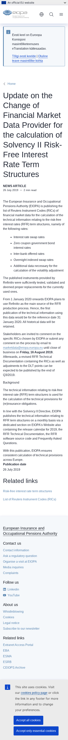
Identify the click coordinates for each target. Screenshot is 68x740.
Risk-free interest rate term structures (27, 491)
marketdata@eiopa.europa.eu (23, 347)
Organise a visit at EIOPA (20, 561)
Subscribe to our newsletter (21, 628)
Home (12, 83)
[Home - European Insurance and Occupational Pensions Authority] (19, 14)
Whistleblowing (13, 611)
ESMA (7, 656)
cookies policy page (34, 692)
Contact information (16, 550)
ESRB (7, 662)
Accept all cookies (28, 720)
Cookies (8, 617)
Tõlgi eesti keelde (24, 56)
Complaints (10, 573)
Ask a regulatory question (20, 556)
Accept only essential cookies (36, 730)
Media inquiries (13, 567)
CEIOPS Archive (14, 667)
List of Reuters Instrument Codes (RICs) (29, 499)
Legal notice (11, 623)
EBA (6, 650)
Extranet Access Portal (18, 644)
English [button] (41, 14)
